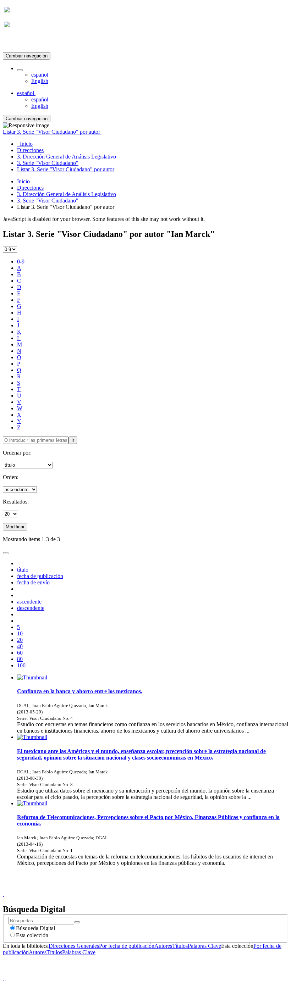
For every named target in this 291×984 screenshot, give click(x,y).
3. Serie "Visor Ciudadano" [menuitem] (47, 163)
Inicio (23, 181)
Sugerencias (157, 888)
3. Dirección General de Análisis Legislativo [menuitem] (66, 157)
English (39, 81)
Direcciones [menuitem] (30, 150)
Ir (72, 440)
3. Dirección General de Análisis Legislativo (66, 194)
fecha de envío (33, 582)
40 (20, 646)
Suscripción (17, 42)
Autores (163, 946)
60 (20, 653)
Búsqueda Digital (35, 928)
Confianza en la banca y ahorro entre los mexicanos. (79, 691)
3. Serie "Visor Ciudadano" (47, 201)
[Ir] (77, 922)
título (22, 570)
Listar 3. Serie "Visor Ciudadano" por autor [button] (52, 132)
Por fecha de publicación (126, 946)
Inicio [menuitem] (25, 144)
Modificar (15, 526)
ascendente (29, 602)
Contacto (130, 888)
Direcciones (30, 188)
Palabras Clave (204, 946)
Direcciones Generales (74, 946)
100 (21, 665)
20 (20, 640)
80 (20, 659)
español (39, 75)
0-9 (20, 261)
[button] (20, 70)
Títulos (180, 946)
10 (20, 633)
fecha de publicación (40, 576)
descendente (30, 608)
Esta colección (32, 935)
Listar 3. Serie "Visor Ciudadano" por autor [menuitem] (65, 169)
